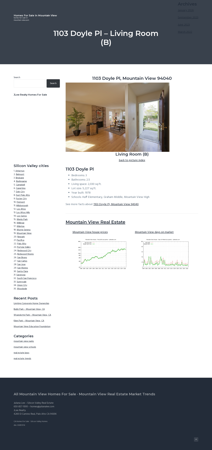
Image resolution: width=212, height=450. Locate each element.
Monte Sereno (24, 230)
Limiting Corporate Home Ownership (31, 303)
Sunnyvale (21, 282)
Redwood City (24, 251)
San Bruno (22, 257)
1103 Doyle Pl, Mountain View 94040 (116, 204)
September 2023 (188, 17)
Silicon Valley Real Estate (40, 403)
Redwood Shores (25, 254)
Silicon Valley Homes (39, 421)
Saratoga (20, 275)
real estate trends (22, 359)
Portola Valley (24, 247)
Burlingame (21, 181)
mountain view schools (25, 347)
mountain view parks (24, 341)
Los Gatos (22, 216)
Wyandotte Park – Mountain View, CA (32, 315)
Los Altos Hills (23, 212)
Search (17, 77)
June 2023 (184, 25)
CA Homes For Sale (21, 421)
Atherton (19, 171)
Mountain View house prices (90, 232)
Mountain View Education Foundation (32, 326)
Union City (22, 285)
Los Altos (21, 209)
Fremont (21, 202)
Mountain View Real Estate (95, 222)
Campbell (20, 185)
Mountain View (24, 233)
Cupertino (21, 188)
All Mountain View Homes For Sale (45, 394)
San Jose (21, 264)
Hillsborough (22, 206)
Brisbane (20, 178)
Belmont (20, 174)
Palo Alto (21, 244)
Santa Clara (22, 271)
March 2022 (185, 32)
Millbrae (20, 223)
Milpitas (21, 226)
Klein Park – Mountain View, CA (29, 321)
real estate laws (21, 353)
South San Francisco (26, 278)
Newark (21, 237)
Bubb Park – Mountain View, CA (29, 309)
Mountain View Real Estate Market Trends (117, 394)
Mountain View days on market (154, 232)
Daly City (20, 192)
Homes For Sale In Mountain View (35, 15)
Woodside (22, 289)
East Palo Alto (23, 195)
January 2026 (186, 10)
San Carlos (22, 261)
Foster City (21, 199)
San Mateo (22, 268)
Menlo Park (22, 219)
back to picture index (132, 160)
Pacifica (20, 240)
